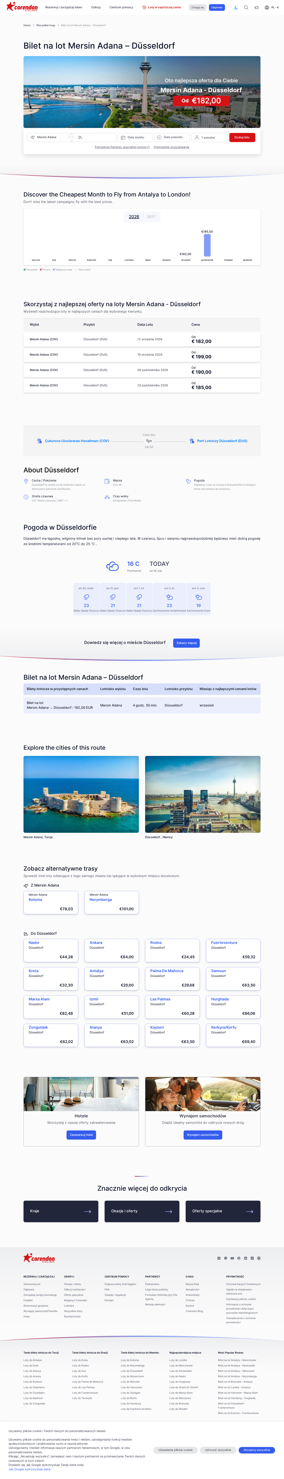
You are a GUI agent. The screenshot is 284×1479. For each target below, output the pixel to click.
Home (27, 25)
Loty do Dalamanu (34, 1387)
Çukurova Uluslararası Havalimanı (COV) (77, 441)
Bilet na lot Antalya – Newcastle (236, 1365)
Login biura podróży (156, 1289)
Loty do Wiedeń (178, 1409)
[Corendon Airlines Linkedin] (245, 1258)
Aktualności (192, 1289)
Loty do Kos (79, 1371)
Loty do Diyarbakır (34, 1393)
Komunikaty (193, 1295)
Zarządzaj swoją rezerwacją (40, 1295)
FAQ (107, 1289)
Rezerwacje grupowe (35, 1306)
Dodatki (28, 1300)
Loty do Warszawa (180, 1398)
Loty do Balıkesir (33, 1398)
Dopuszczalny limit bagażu (120, 1284)
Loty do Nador (177, 1376)
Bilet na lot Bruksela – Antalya (235, 1382)
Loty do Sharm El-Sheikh (183, 1387)
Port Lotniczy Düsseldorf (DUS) (222, 441)
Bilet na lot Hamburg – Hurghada (237, 1398)
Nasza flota (192, 1284)
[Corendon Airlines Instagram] (219, 1258)
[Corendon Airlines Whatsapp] (259, 1258)
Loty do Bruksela (179, 1403)
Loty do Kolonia (130, 1360)
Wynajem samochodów (203, 1135)
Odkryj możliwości (74, 1289)
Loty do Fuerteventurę (85, 1393)
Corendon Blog (194, 1311)
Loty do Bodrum (32, 1382)
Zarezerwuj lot (31, 1284)
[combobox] (52, 137)
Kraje (34, 1211)
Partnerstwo (152, 1284)
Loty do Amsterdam (180, 1371)
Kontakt (109, 1300)
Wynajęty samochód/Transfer (40, 1311)
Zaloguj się (197, 7)
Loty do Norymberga (132, 1365)
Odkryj (95, 7)
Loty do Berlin (129, 1398)
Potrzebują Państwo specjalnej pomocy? (122, 147)
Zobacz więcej (186, 643)
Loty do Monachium (132, 1376)
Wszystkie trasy (45, 25)
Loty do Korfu (80, 1376)
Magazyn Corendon (75, 1300)
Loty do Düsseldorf (132, 1371)
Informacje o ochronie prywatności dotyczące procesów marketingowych (242, 1308)
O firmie (190, 1300)
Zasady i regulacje (115, 1295)
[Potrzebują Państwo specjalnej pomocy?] (236, 7)
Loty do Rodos (80, 1365)
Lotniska (69, 1306)
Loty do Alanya (32, 1371)
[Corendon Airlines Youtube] (232, 1258)
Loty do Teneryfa (82, 1398)
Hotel (26, 1316)
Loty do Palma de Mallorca (87, 1382)
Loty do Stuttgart (130, 1393)
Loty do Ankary (32, 1376)
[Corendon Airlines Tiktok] (252, 1258)
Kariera (190, 1306)
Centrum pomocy (121, 7)
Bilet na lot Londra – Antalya (234, 1387)
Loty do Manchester (181, 1365)
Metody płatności (155, 1304)
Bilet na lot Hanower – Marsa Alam (238, 1393)
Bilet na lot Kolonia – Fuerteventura (238, 1413)
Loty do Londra (178, 1360)
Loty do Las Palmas (83, 1387)
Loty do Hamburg (131, 1403)
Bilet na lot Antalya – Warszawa (236, 1371)
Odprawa (216, 7)
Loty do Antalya (32, 1360)
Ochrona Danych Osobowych (243, 1284)
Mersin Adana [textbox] (46, 137)
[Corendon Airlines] (22, 7)
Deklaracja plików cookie (241, 1299)
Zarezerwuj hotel (81, 1135)
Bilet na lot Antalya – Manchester (237, 1360)
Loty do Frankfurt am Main (136, 1409)
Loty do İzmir (30, 1365)
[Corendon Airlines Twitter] (225, 1258)
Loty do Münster (130, 1382)
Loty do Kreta (80, 1360)
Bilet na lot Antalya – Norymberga (237, 1376)
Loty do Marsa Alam (181, 1393)
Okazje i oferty (124, 1211)
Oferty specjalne (207, 1211)
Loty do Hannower (131, 1387)
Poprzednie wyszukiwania (171, 147)
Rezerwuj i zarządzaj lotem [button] (63, 7)
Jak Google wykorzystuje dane (30, 1469)
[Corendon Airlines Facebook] (239, 1258)
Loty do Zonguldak (34, 1403)
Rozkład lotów (72, 1316)
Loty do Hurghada (179, 1382)
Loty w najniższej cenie (164, 7)
